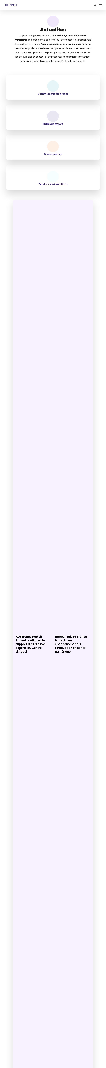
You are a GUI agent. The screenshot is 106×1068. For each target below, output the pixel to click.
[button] (100, 5)
